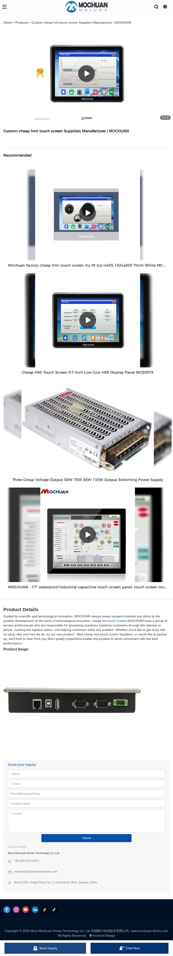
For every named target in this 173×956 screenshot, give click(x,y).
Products (22, 22)
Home (7, 22)
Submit (86, 838)
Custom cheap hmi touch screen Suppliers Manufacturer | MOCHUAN (81, 22)
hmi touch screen (114, 621)
